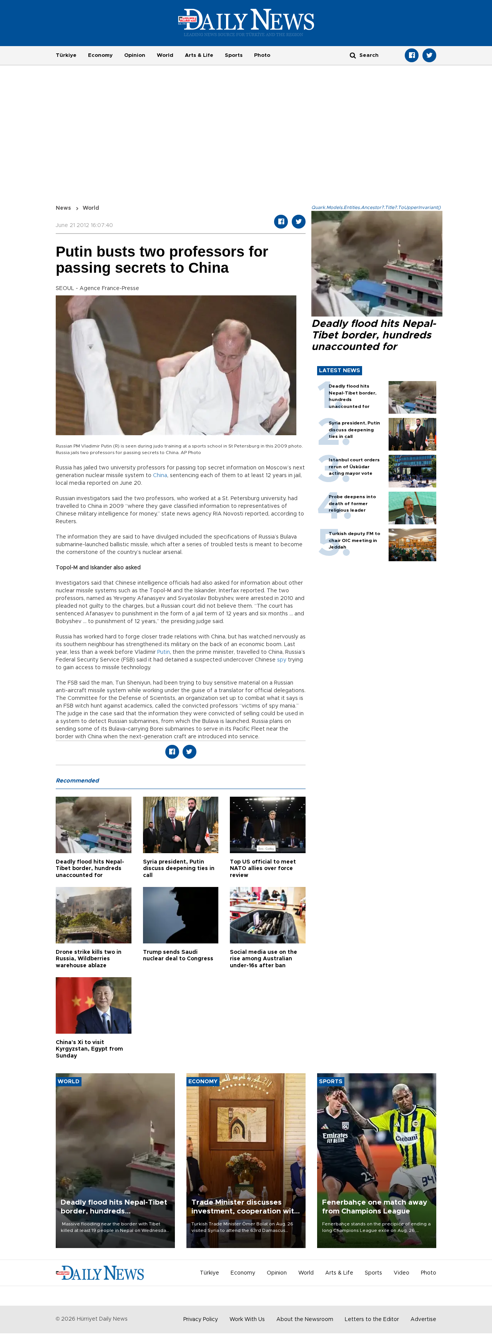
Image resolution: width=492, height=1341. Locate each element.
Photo (262, 55)
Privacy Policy (200, 1319)
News (63, 208)
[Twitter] (429, 55)
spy (281, 660)
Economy (100, 55)
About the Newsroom (304, 1319)
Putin (163, 652)
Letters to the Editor (372, 1319)
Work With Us (247, 1319)
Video (401, 1273)
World (165, 55)
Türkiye (66, 55)
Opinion (134, 55)
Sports (234, 55)
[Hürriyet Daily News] (246, 22)
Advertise (423, 1319)
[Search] (353, 55)
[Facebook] (412, 55)
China (160, 475)
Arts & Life (199, 55)
